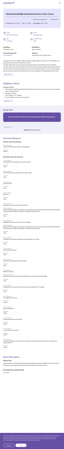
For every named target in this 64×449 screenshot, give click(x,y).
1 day (4, 166)
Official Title (7, 360)
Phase (35, 32)
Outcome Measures (12, 138)
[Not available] (36, 49)
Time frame (5, 149)
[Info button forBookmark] (57, 19)
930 (35, 41)
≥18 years (9, 41)
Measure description (7, 208)
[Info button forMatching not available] (46, 19)
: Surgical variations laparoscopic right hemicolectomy (31, 117)
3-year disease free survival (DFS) (12, 319)
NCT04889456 (7, 55)
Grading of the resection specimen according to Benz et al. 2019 (21, 239)
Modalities (35, 47)
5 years (5, 334)
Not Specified (38, 35)
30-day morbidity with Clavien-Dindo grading (16, 147)
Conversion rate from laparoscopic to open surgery (17, 172)
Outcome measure (7, 145)
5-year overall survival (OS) (11, 330)
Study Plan (8, 110)
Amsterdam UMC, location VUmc (41, 55)
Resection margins (8, 271)
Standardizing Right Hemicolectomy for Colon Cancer (30, 14)
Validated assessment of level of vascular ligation (17, 222)
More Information (11, 357)
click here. (38, 440)
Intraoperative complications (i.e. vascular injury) (17, 162)
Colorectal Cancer (8, 49)
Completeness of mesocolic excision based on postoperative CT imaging (23, 287)
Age (7, 38)
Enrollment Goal (38, 38)
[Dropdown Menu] (59, 3)
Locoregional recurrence (10, 298)
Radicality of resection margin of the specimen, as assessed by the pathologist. (25, 276)
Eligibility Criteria (11, 83)
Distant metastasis (8, 308)
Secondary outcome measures (13, 157)
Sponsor (34, 53)
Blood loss (6, 194)
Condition (6, 47)
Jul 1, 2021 (28, 23)
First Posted (9, 23)
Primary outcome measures (12, 142)
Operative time (7, 183)
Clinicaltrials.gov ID (9, 53)
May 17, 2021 (16, 23)
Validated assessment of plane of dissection (15, 205)
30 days (5, 151)
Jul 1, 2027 (6, 372)
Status (8, 32)
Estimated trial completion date (13, 370)
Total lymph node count (10, 250)
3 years (5, 302)
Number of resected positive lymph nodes (15, 261)
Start (23, 23)
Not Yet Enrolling (12, 35)
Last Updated (36, 23)
